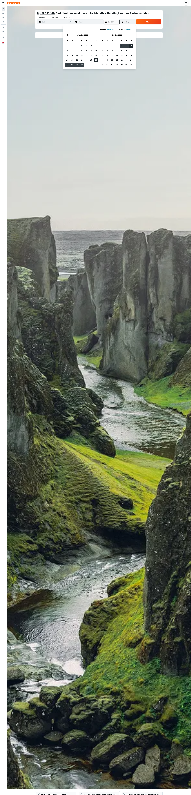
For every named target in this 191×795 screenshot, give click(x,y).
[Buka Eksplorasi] (3, 27)
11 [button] (91, 50)
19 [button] (96, 55)
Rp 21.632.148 (46, 13)
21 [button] (72, 60)
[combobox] (42, 17)
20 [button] (67, 60)
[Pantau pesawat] (3, 32)
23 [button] (82, 60)
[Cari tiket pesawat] (3, 9)
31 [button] (131, 65)
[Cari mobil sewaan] (3, 17)
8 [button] (76, 50)
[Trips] (3, 37)
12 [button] (96, 50)
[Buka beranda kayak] (13, 3)
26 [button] (96, 60)
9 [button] (81, 50)
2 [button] (81, 46)
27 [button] (67, 65)
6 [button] (67, 50)
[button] (3, 3)
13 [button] (67, 55)
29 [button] (77, 65)
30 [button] (82, 65)
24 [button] (86, 60)
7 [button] (72, 50)
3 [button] (86, 46)
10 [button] (86, 50)
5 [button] (107, 50)
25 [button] (91, 60)
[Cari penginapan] (3, 13)
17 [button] (86, 55)
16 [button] (81, 55)
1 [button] (121, 46)
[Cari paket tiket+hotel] (3, 22)
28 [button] (72, 65)
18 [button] (91, 55)
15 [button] (77, 55)
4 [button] (91, 46)
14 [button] (72, 55)
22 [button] (77, 60)
